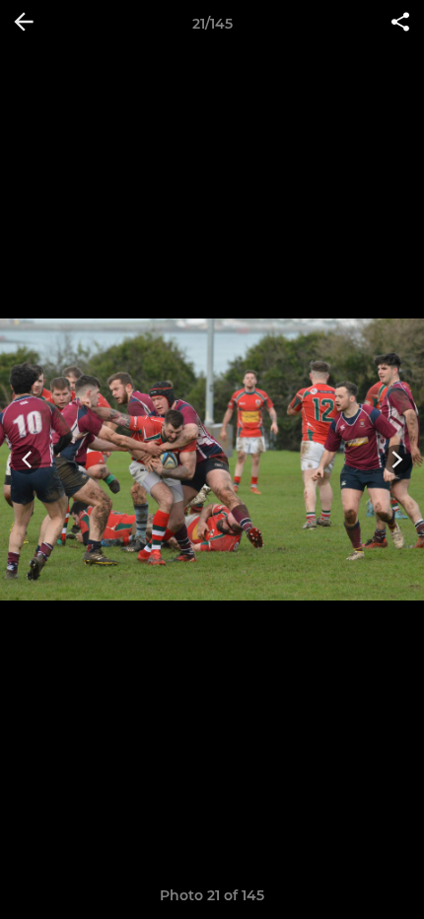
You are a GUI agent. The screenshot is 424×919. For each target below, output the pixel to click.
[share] (400, 23)
